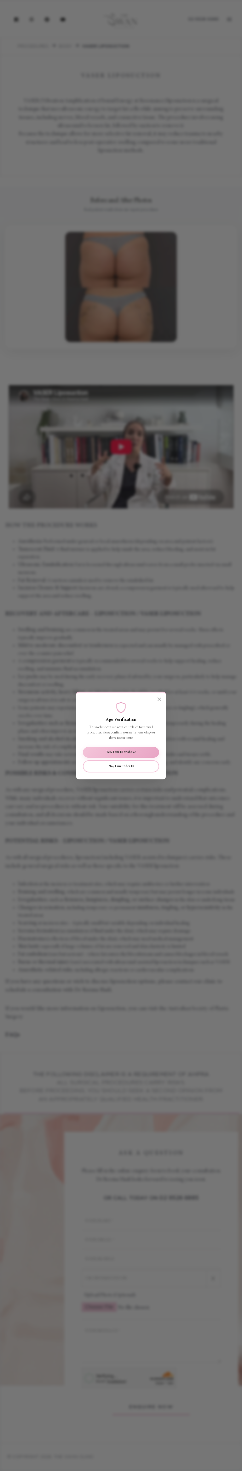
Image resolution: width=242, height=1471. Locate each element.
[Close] (159, 699)
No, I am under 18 (121, 766)
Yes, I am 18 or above (121, 752)
